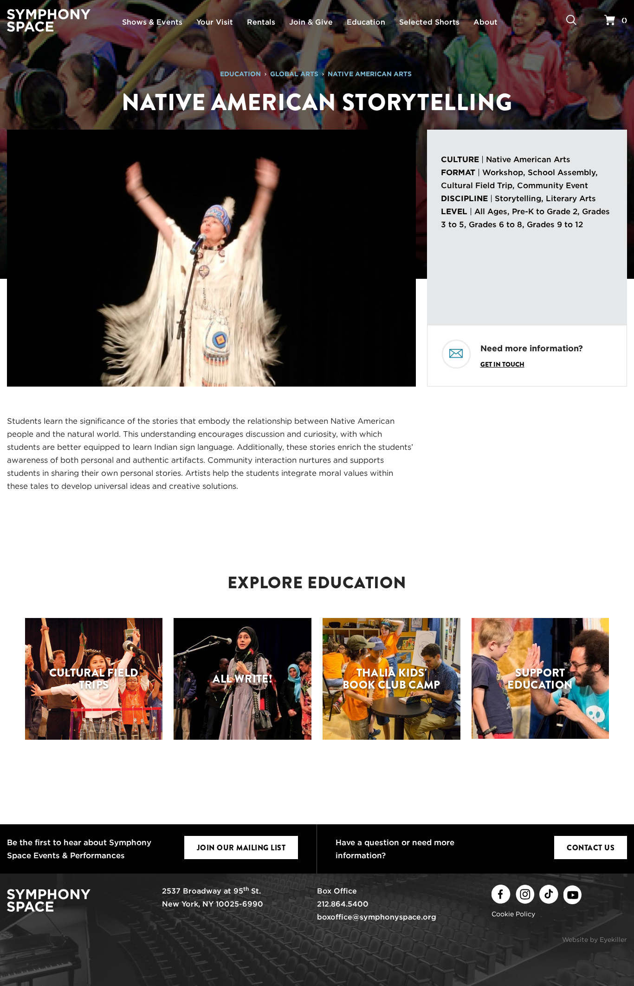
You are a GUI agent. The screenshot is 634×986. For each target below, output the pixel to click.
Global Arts (294, 74)
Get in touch (502, 364)
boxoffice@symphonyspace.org (376, 917)
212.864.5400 (343, 904)
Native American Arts (370, 74)
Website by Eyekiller (594, 939)
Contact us (591, 847)
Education (240, 74)
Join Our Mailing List (241, 847)
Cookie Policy (513, 914)
